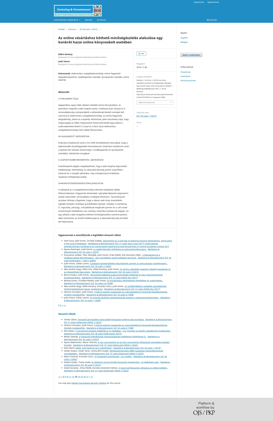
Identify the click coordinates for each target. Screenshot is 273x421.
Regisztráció (199, 2)
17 (87, 376)
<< (59, 376)
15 (81, 376)
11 (70, 376)
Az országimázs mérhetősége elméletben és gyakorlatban (135, 280)
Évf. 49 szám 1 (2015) (88, 29)
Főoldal (61, 29)
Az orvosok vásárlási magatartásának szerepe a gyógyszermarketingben (124, 297)
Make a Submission (191, 55)
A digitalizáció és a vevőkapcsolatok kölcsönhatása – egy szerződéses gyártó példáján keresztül (112, 256)
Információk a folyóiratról (66, 19)
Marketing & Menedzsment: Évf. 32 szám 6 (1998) (110, 294)
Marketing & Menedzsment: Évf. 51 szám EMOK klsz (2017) (110, 277)
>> (64, 305)
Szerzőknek (185, 76)
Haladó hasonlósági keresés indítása (88, 383)
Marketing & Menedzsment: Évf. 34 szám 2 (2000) (87, 266)
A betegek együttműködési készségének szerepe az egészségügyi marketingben (128, 263)
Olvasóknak (186, 72)
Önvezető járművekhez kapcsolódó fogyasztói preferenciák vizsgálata (111, 319)
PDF (142, 53)
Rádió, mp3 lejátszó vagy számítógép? (94, 348)
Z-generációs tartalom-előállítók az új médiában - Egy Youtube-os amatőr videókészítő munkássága (123, 331)
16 (84, 376)
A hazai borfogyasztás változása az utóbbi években (143, 368)
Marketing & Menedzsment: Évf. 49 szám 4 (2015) (115, 272)
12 (73, 376)
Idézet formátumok (146, 102)
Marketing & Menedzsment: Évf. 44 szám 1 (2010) (137, 348)
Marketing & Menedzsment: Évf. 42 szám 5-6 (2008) (88, 283)
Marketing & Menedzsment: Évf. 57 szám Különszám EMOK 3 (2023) (111, 353)
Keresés (213, 19)
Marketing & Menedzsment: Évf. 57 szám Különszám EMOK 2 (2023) (105, 345)
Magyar (184, 42)
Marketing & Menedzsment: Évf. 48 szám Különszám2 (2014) (93, 333)
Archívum (101, 19)
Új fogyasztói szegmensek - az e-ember (113, 356)
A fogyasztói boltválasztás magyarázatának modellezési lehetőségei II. (113, 336)
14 (79, 376)
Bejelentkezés (213, 2)
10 (67, 376)
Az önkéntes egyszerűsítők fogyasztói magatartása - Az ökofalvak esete (125, 362)
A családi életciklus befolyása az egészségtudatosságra (120, 249)
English (184, 37)
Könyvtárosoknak (188, 80)
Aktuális (88, 19)
